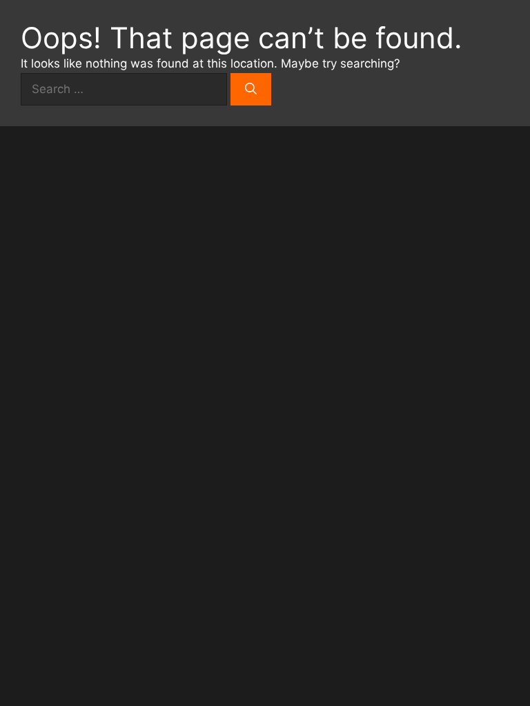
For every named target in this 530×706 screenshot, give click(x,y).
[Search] (250, 89)
